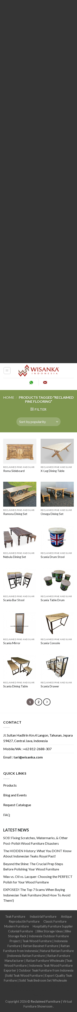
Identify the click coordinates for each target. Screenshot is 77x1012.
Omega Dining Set (52, 514)
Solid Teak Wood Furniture (24, 975)
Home (8, 397)
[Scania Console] (57, 623)
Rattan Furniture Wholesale (45, 960)
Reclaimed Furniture (45, 1001)
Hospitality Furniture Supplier (53, 926)
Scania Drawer (50, 686)
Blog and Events (15, 795)
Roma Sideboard (14, 471)
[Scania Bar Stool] (19, 580)
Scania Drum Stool (53, 557)
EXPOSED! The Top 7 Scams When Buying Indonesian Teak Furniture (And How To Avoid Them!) (36, 894)
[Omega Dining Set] (57, 494)
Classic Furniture (55, 921)
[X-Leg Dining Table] (57, 451)
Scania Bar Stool (13, 600)
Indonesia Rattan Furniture (26, 956)
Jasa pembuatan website (20, 990)
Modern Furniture (16, 926)
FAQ (6, 815)
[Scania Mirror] (19, 623)
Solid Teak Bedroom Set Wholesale (43, 980)
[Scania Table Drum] (57, 580)
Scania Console (50, 643)
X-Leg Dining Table (52, 471)
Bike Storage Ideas (50, 931)
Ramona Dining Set (15, 514)
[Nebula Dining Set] (19, 537)
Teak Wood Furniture (37, 941)
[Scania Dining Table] (19, 666)
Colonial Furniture (20, 931)
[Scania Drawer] (57, 666)
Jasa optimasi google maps (56, 985)
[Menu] (7, 370)
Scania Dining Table (15, 686)
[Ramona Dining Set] (19, 494)
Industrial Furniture (43, 916)
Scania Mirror (11, 643)
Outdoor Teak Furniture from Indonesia (46, 970)
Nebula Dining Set (14, 557)
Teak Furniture (15, 916)
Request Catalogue (17, 805)
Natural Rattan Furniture (57, 951)
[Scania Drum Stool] (57, 537)
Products (10, 785)
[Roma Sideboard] (19, 451)
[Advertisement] (38, 181)
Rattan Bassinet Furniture (40, 946)
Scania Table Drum (53, 600)
